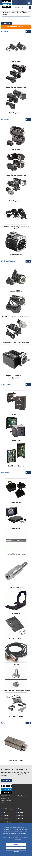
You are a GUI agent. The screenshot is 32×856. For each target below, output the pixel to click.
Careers (20, 822)
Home (3, 19)
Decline (16, 848)
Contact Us (6, 780)
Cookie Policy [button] (6, 837)
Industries (6, 819)
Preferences (16, 851)
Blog (19, 12)
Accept (16, 844)
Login (5, 14)
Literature (6, 815)
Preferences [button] (18, 839)
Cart (5, 812)
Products (20, 812)
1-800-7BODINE (21, 797)
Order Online (7, 822)
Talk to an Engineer (9, 12)
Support (20, 815)
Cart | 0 (26, 12)
